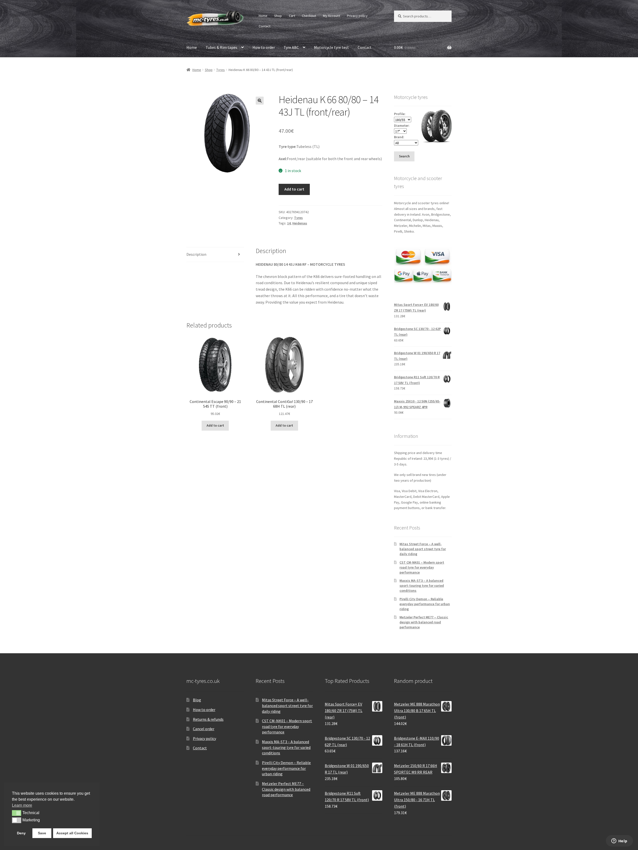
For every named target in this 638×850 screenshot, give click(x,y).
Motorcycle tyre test (331, 47)
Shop (278, 15)
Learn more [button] (22, 805)
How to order (263, 47)
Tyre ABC (291, 47)
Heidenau (299, 223)
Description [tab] (196, 254)
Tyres (220, 69)
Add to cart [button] (215, 425)
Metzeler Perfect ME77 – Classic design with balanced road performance (423, 622)
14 (289, 223)
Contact (264, 26)
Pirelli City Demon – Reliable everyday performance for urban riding (424, 604)
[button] (260, 101)
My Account (331, 15)
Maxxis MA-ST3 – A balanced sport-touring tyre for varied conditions (421, 585)
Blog (197, 699)
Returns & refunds (208, 719)
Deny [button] (21, 833)
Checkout (309, 15)
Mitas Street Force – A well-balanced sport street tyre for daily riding (422, 549)
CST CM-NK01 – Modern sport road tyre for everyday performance (421, 567)
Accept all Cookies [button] (72, 833)
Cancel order (203, 728)
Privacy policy (357, 15)
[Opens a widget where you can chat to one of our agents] (619, 841)
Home (263, 15)
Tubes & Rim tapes (221, 47)
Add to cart (294, 189)
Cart (292, 15)
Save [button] (42, 833)
